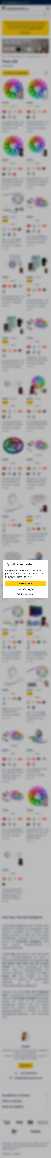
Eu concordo (25, 583)
